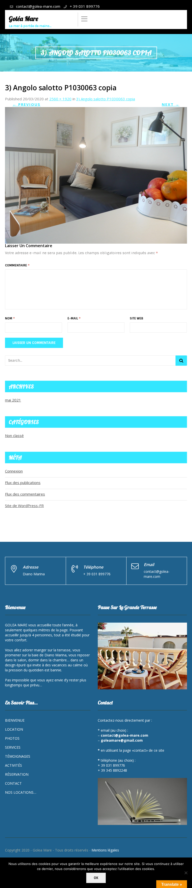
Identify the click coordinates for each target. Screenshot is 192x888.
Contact (13, 783)
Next (171, 104)
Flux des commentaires (25, 494)
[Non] (185, 872)
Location (14, 729)
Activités (13, 765)
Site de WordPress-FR (24, 505)
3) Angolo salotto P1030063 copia (105, 98)
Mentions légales (105, 850)
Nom (10, 318)
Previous (26, 104)
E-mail (74, 318)
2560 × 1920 (60, 98)
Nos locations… (20, 792)
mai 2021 (13, 399)
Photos (12, 738)
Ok (96, 878)
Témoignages (17, 756)
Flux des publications (22, 482)
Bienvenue (14, 720)
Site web (136, 318)
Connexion (14, 471)
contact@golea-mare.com (38, 6)
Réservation (16, 774)
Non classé (14, 435)
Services (12, 747)
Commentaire (17, 265)
